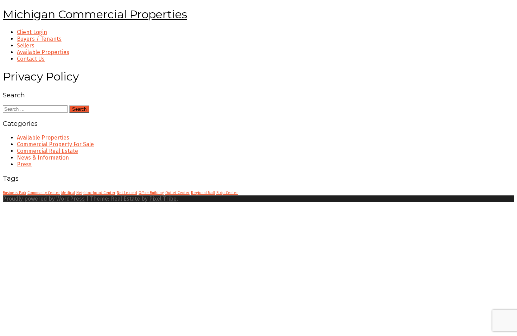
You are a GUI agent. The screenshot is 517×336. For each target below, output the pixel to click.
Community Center (43, 192)
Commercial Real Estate (47, 151)
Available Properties (43, 137)
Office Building (151, 192)
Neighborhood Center (95, 192)
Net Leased (127, 192)
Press (24, 164)
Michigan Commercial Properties (95, 14)
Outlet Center (177, 192)
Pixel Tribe (163, 198)
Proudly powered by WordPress (44, 198)
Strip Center (227, 192)
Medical (68, 192)
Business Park (14, 192)
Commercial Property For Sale (55, 144)
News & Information (43, 157)
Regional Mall (203, 192)
